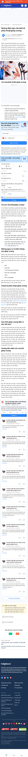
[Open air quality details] (6, 755)
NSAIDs (4, 302)
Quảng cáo (17, 702)
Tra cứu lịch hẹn (18, 687)
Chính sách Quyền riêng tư (7, 697)
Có (4, 187)
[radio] (2, 187)
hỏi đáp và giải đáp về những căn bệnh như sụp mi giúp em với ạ (15, 525)
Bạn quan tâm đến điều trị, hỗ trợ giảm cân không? (12, 184)
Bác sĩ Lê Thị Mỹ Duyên (17, 34)
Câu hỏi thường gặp (5, 708)
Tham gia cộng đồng (14, 598)
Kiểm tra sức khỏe (18, 682)
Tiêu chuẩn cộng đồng (6, 710)
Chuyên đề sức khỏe (6, 682)
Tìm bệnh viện (4, 685)
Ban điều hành (17, 697)
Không (9, 187)
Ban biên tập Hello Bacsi (10, 38)
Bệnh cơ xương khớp (5, 24)
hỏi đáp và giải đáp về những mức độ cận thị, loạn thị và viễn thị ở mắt (15, 561)
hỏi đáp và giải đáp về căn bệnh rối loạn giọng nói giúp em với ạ (15, 543)
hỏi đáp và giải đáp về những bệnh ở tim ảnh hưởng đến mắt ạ (15, 420)
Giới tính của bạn (5, 164)
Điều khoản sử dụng (5, 695)
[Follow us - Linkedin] (8, 678)
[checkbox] (2, 197)
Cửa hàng (3, 687)
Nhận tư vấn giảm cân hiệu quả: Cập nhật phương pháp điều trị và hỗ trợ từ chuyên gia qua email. (14, 197)
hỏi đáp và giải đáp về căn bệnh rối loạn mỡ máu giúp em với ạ (15, 437)
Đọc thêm (4, 429)
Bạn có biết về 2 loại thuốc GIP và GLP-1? (11, 189)
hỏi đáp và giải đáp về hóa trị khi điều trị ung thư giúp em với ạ (15, 507)
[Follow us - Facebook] (2, 678)
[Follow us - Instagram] (5, 678)
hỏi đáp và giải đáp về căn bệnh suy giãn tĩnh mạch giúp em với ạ (14, 455)
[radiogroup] (14, 166)
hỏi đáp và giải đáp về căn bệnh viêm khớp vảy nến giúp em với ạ (15, 471)
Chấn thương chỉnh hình (17, 24)
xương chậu (18, 117)
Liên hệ (16, 705)
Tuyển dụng (17, 700)
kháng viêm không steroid (20, 300)
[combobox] (23, 176)
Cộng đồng (17, 685)
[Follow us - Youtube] (10, 678)
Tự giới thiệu (17, 695)
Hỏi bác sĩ (14, 415)
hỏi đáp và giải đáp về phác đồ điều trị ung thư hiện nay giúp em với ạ (15, 489)
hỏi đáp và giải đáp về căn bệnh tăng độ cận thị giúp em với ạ (15, 579)
